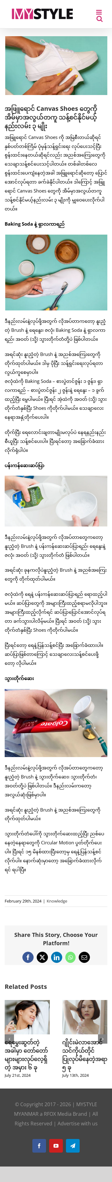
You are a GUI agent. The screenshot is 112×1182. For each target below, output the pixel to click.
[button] (9, 1039)
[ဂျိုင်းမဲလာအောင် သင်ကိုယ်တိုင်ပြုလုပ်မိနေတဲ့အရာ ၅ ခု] (84, 1003)
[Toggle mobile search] (99, 18)
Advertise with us (78, 1123)
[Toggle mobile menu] (99, 12)
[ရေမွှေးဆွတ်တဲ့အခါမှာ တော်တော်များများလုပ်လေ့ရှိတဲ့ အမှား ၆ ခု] (27, 1003)
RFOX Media (58, 1114)
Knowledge (57, 901)
